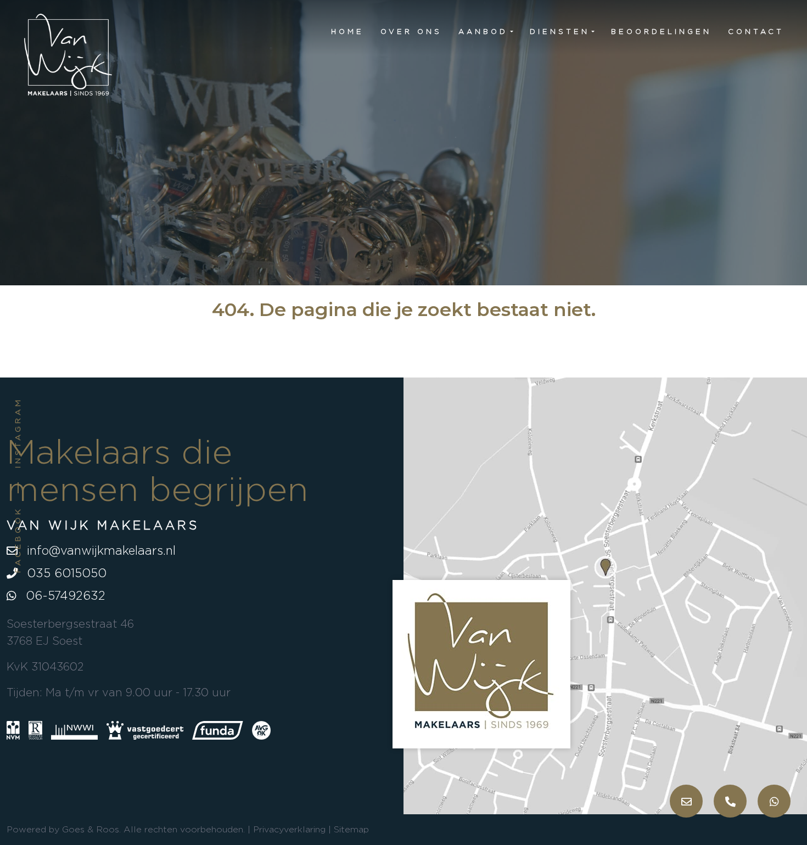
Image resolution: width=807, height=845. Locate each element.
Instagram (17, 432)
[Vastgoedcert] (145, 730)
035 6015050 (65, 572)
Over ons (411, 31)
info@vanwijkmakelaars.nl (99, 550)
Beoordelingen (661, 31)
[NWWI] (74, 730)
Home (347, 31)
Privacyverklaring (289, 829)
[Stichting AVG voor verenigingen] (261, 729)
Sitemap (351, 829)
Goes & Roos (90, 829)
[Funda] (217, 730)
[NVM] (13, 730)
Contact (756, 31)
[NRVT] (35, 730)
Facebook (17, 539)
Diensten (560, 31)
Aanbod (483, 31)
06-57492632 (63, 595)
